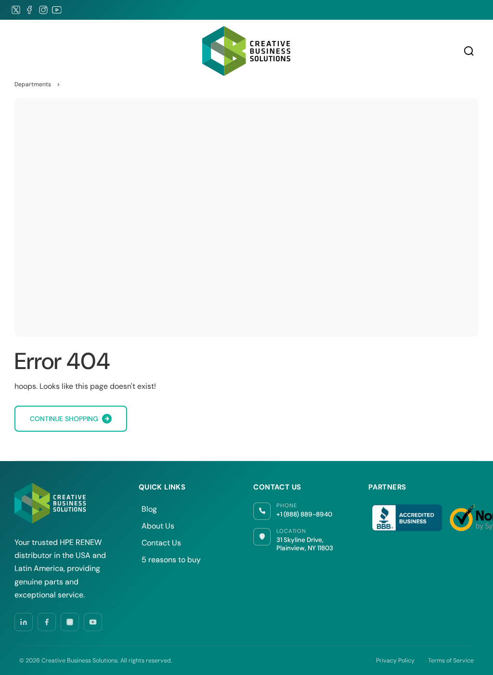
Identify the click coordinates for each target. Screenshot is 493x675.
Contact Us (161, 543)
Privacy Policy (395, 660)
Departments (32, 84)
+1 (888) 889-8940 (304, 514)
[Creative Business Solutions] (246, 51)
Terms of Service (451, 660)
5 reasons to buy (171, 560)
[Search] (469, 51)
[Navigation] (19, 51)
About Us (158, 526)
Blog (149, 509)
